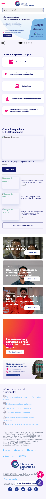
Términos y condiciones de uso (19, 408)
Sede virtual (9, 456)
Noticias (19, 450)
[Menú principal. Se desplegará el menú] (3, 3)
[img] (23, 369)
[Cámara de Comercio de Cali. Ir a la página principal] (24, 4)
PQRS (23, 456)
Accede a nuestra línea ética (18, 412)
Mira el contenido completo (23, 225)
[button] (18, 43)
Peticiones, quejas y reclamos (18, 404)
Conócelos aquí (15, 352)
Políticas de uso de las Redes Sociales (22, 424)
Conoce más (9, 169)
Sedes (7, 450)
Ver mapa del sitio (12, 479)
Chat (31, 450)
